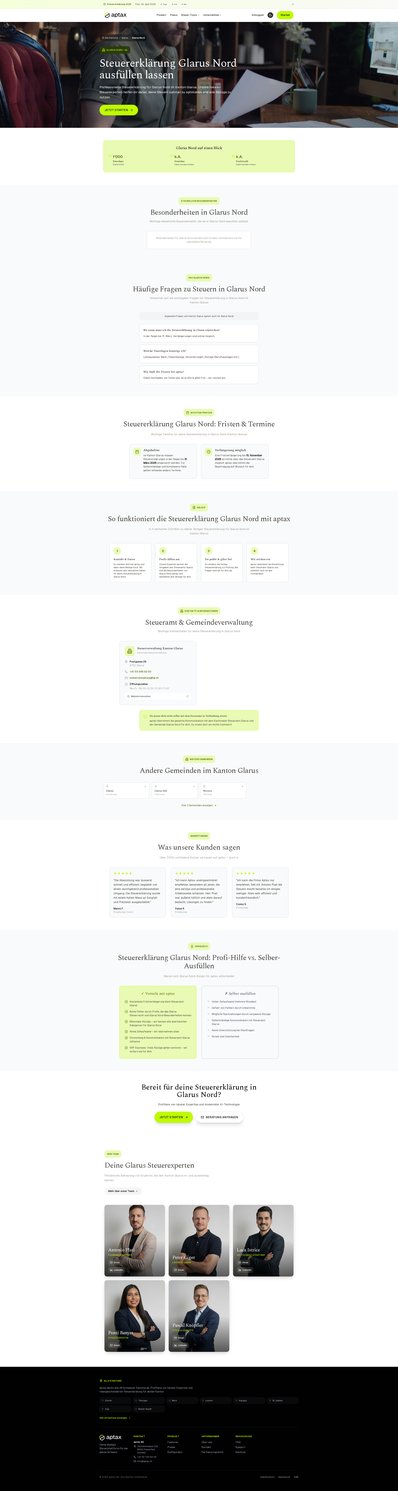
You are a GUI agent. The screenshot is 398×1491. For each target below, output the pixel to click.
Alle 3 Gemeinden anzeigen (197, 805)
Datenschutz (267, 1477)
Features (172, 1442)
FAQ (238, 1442)
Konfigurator (175, 1452)
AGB (296, 1477)
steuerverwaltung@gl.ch (144, 677)
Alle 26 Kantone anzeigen (113, 1418)
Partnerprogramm (212, 1452)
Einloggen (258, 15)
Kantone (240, 1452)
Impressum (284, 1477)
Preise (173, 15)
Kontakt (206, 1447)
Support (240, 1447)
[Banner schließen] (293, 4)
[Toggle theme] (270, 15)
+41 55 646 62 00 (140, 671)
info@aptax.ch (144, 1461)
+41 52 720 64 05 (146, 1457)
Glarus (125, 38)
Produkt (161, 15)
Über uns (206, 1442)
